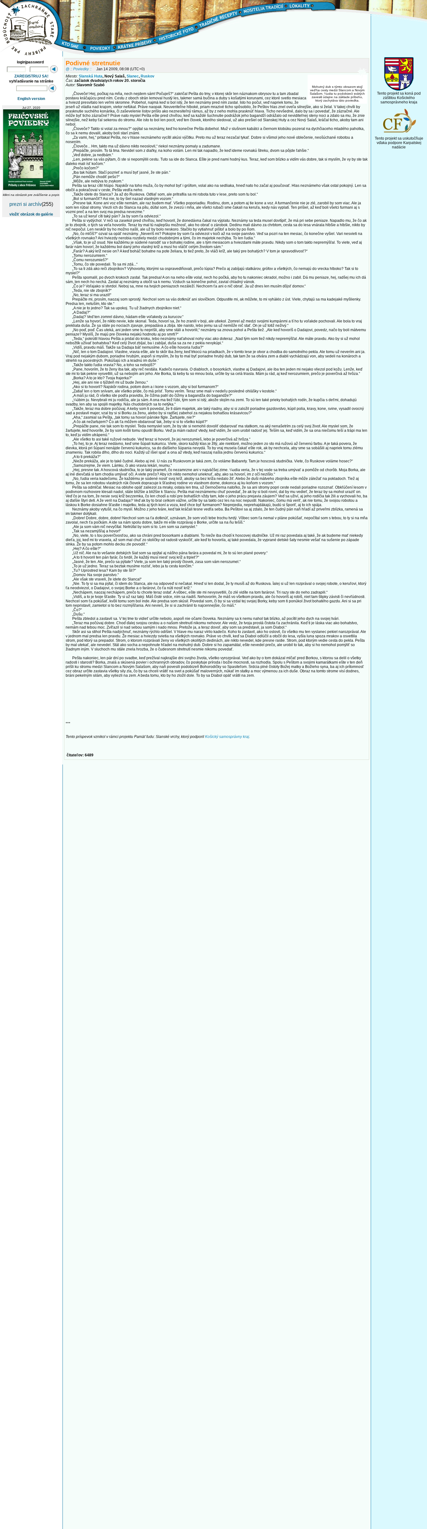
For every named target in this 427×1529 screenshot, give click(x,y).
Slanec (133, 76)
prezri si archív (25, 204)
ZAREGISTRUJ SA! (31, 76)
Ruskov (147, 76)
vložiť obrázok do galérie (31, 214)
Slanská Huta (91, 76)
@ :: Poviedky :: (79, 69)
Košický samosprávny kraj (227, 737)
